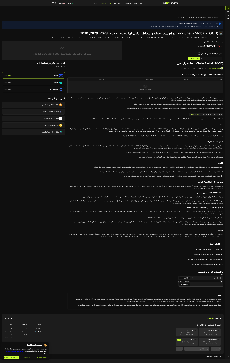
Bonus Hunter (117, 3)
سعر (222, 17)
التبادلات (25, 334)
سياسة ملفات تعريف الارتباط (14, 351)
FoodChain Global (213, 17)
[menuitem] (227, 8)
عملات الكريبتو (106, 3)
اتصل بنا (10, 334)
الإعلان (96, 3)
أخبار (25, 328)
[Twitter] (11, 318)
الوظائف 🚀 (37, 331)
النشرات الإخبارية (131, 3)
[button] (145, 249)
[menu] (227, 13)
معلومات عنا (37, 328)
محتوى (140, 3)
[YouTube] (8, 318)
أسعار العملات (23, 331)
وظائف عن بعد (8, 331)
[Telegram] (5, 318)
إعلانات (10, 328)
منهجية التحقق (8, 337)
